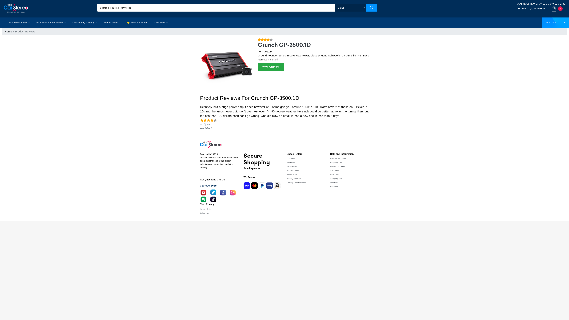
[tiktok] (213, 199)
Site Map (334, 187)
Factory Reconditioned (296, 183)
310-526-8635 (557, 3)
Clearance (291, 159)
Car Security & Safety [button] (83, 22)
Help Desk (334, 175)
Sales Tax (204, 213)
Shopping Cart (336, 163)
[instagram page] (232, 192)
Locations (334, 183)
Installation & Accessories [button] (49, 22)
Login (538, 8)
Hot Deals (291, 163)
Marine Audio (111, 22)
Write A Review (270, 66)
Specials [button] (551, 22)
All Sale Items (293, 171)
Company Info (336, 179)
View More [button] (160, 22)
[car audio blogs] (203, 199)
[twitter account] (213, 192)
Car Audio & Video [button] (17, 22)
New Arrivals (292, 167)
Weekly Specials (294, 179)
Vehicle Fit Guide (337, 167)
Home (8, 31)
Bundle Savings (139, 22)
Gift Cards (334, 171)
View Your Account (338, 159)
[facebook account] (223, 192)
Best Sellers (292, 175)
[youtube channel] (203, 192)
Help (520, 8)
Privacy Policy (206, 209)
